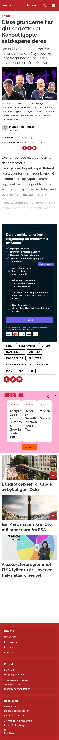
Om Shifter (10, 636)
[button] (48, 396)
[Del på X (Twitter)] (29, 148)
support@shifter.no (14, 674)
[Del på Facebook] (24, 148)
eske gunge (27, 345)
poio (9, 370)
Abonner (31, 5)
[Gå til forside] (7, 5)
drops (46, 345)
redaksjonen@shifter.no (17, 688)
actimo (34, 352)
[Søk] (44, 5)
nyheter (35, 358)
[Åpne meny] (53, 5)
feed (9, 345)
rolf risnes (14, 358)
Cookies (8, 647)
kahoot (43, 364)
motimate (26, 370)
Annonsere (10, 652)
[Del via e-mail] (34, 148)
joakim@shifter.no (14, 715)
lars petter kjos (18, 364)
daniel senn (14, 352)
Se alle (28, 447)
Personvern (10, 642)
